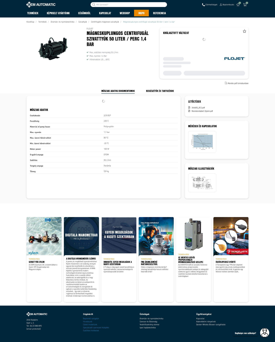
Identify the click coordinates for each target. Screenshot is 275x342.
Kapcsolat (200, 318)
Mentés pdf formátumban (238, 83)
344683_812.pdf (198, 107)
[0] (245, 4)
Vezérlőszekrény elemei (149, 324)
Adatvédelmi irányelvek (206, 321)
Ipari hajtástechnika (148, 327)
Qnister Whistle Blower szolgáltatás (210, 324)
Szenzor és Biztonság (148, 321)
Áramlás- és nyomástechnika (151, 318)
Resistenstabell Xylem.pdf (202, 111)
